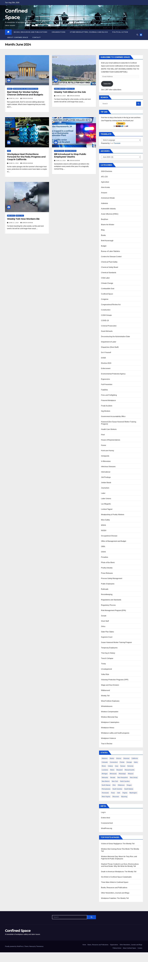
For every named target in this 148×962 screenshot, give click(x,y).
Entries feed (105, 818)
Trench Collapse (107, 658)
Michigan (105, 773)
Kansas (122, 766)
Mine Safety (11, 215)
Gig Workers (105, 411)
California (135, 758)
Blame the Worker (107, 224)
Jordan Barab (27, 98)
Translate (117, 143)
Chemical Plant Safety (109, 262)
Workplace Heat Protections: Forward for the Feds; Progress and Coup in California (26, 157)
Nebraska (105, 777)
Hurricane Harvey (107, 450)
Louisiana (105, 770)
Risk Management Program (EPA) (113, 610)
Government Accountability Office (113, 416)
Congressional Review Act (111, 304)
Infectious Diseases (108, 466)
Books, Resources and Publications (30, 32)
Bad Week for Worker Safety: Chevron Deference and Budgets (25, 93)
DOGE (103, 358)
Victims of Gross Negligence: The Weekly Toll (118, 843)
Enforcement (105, 368)
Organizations (58, 32)
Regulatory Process (108, 605)
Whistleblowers (106, 706)
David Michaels (106, 331)
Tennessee (105, 793)
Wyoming (124, 796)
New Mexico (106, 781)
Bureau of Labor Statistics (110, 251)
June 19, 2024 (61, 160)
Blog (103, 230)
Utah (118, 793)
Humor (103, 445)
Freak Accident (106, 406)
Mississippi (122, 773)
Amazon (104, 193)
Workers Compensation (109, 712)
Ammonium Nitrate (108, 198)
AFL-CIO (104, 177)
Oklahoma (121, 785)
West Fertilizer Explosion (110, 701)
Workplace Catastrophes (110, 722)
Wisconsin (115, 796)
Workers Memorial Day (109, 717)
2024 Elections (106, 171)
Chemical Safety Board (109, 267)
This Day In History (108, 653)
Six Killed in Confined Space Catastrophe (116, 877)
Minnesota (113, 773)
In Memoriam (106, 461)
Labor (103, 493)
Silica (103, 626)
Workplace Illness (107, 727)
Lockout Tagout (106, 509)
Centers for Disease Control (111, 256)
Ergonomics (105, 379)
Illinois (104, 766)
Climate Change (107, 283)
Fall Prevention (106, 384)
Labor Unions (106, 498)
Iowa (116, 766)
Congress (104, 299)
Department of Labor (108, 342)
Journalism (105, 488)
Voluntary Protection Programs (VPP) (114, 680)
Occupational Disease (109, 536)
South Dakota (128, 789)
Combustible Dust (107, 288)
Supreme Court (106, 637)
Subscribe (107, 84)
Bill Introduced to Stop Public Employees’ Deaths (70, 155)
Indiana (110, 766)
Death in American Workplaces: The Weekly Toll (118, 871)
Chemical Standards (108, 272)
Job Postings (106, 477)
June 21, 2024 (14, 163)
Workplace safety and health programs (115, 733)
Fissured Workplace (108, 400)
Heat (9, 150)
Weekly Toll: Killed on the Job (70, 92)
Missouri (130, 773)
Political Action (120, 32)
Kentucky (130, 766)
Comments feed (107, 823)
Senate (103, 616)
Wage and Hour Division (110, 685)
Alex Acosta (105, 187)
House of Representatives (110, 440)
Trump (103, 664)
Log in (103, 812)
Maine (112, 770)
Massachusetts (129, 770)
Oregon (129, 785)
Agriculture (105, 182)
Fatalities (104, 390)
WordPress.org (106, 828)
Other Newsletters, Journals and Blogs (89, 32)
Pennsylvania (106, 789)
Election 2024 (106, 363)
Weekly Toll (70, 88)
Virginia (124, 793)
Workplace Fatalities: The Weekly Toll (115, 898)
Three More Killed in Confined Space (114, 882)
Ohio (114, 785)
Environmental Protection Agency (113, 374)
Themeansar (39, 946)
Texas (113, 793)
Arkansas (126, 758)
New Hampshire (122, 777)
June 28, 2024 (14, 98)
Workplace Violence (108, 738)
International (105, 472)
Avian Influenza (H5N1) (109, 214)
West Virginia (106, 796)
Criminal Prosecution (108, 326)
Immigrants (105, 456)
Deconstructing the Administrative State (26, 88)
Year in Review (106, 743)
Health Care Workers (108, 429)
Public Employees (60, 88)
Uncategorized (106, 669)
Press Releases (107, 573)
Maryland (119, 770)
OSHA (103, 552)
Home (84, 944)
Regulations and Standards (111, 600)
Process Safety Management (111, 578)
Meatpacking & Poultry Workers (112, 514)
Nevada (112, 777)
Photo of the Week (107, 562)
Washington (133, 793)
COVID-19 (105, 320)
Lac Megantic (106, 504)
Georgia (129, 762)
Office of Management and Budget (113, 541)
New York (115, 781)
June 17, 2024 (14, 222)
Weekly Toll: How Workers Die (23, 219)
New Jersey (133, 777)
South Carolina (117, 789)
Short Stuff (105, 621)
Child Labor (105, 278)
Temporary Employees (109, 648)
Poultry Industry (106, 568)
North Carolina (124, 781)
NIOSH (103, 530)
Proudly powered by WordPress (14, 946)
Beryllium (104, 219)
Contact (36, 37)
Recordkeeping (106, 594)
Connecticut (113, 762)
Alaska (112, 758)
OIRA (103, 546)
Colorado (105, 762)
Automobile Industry (108, 208)
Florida (122, 762)
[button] (137, 35)
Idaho (136, 762)
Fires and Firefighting (109, 395)
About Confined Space (17, 37)
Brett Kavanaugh (107, 240)
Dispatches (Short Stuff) (110, 347)
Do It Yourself (106, 352)
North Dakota (106, 785)
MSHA (103, 525)
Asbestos (104, 203)
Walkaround (105, 690)
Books (103, 235)
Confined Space (59, 150)
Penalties (104, 557)
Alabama (104, 758)
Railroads (104, 589)
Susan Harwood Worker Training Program (116, 642)
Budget (10, 88)
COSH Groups (106, 315)
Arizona (118, 758)
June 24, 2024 (61, 96)
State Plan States (107, 632)
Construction (105, 310)
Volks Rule (105, 674)
